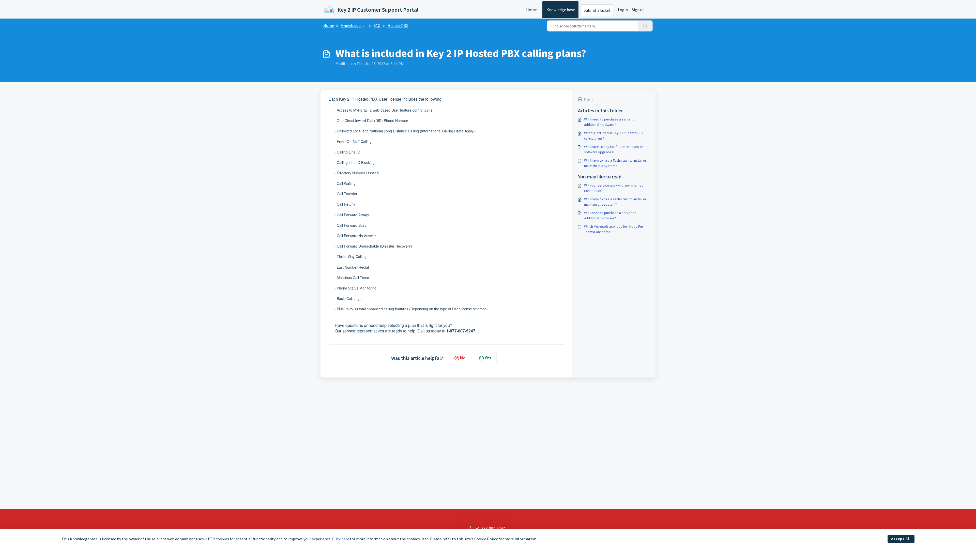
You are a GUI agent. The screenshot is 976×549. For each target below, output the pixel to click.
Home (531, 9)
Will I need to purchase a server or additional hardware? (610, 122)
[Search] (645, 26)
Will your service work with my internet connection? (613, 188)
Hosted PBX (398, 25)
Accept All (901, 538)
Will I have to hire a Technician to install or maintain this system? (615, 163)
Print (588, 99)
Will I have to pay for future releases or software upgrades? (613, 149)
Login (623, 9)
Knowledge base (560, 9)
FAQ (377, 25)
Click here (340, 538)
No (463, 358)
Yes (488, 358)
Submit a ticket (597, 10)
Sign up (638, 9)
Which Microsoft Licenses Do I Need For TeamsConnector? (613, 229)
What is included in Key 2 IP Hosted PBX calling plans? (613, 136)
